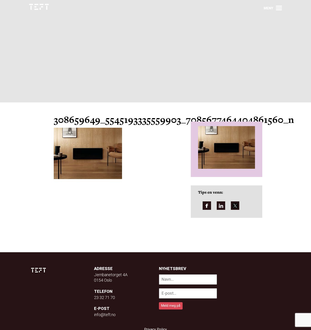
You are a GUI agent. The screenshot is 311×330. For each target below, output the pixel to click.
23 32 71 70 (104, 297)
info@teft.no (105, 314)
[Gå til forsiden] (39, 7)
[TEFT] (39, 270)
